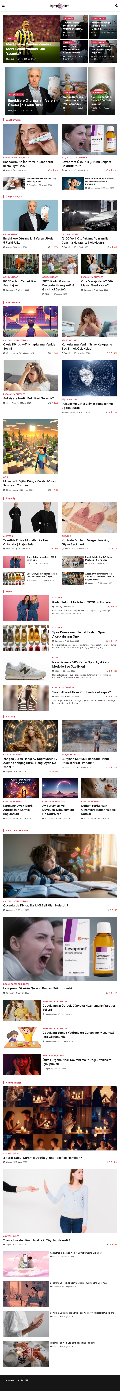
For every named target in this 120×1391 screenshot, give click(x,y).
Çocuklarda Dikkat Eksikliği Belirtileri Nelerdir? (35, 905)
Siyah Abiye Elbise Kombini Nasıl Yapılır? (81, 692)
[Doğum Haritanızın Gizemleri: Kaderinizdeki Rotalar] (99, 788)
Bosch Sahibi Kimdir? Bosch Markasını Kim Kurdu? (99, 558)
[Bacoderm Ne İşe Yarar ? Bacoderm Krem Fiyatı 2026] (30, 139)
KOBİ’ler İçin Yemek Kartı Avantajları (20, 283)
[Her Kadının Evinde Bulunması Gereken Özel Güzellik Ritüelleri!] (73, 183)
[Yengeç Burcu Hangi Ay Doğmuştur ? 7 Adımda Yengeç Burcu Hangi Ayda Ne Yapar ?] (30, 735)
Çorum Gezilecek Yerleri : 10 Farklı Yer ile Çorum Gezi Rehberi (73, 101)
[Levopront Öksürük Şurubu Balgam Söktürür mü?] (89, 139)
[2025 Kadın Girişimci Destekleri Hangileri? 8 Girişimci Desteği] (60, 264)
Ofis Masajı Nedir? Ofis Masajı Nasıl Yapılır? (97, 283)
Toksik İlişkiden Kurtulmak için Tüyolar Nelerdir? (37, 1240)
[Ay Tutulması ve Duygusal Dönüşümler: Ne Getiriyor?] (60, 788)
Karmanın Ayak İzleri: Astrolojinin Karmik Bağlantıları (18, 810)
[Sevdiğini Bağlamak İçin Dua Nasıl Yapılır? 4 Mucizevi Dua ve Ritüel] (26, 1324)
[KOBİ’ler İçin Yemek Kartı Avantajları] (21, 264)
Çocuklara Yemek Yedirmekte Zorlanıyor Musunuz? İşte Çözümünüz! (78, 1035)
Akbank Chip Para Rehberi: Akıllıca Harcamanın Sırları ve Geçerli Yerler (99, 576)
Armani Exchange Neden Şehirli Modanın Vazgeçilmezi (100, 25)
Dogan (47, 1068)
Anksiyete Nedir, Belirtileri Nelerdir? (28, 398)
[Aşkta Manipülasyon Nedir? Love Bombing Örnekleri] (26, 1264)
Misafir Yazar (11, 403)
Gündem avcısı (93, 188)
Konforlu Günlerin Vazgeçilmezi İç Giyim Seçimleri (85, 542)
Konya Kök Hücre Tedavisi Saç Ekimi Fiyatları (41, 180)
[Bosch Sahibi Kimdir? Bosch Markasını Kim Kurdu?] (73, 562)
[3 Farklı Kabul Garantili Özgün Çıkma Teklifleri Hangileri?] (60, 1118)
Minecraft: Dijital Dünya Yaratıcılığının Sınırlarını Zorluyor (29, 483)
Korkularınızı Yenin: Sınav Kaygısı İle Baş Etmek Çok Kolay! (87, 346)
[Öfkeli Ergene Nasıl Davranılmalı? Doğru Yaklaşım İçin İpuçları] (22, 1064)
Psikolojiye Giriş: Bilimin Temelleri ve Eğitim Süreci (87, 406)
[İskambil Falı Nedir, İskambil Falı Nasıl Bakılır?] (26, 1354)
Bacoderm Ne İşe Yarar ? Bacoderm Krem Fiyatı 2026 (28, 164)
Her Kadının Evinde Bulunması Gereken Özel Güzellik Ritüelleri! (100, 181)
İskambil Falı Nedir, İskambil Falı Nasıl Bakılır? (72, 1342)
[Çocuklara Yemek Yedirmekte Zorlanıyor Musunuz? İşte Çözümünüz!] (22, 1037)
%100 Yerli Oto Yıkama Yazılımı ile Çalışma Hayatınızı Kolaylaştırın (85, 240)
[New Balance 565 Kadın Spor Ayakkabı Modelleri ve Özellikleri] (26, 668)
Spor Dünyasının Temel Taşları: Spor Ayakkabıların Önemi (42, 575)
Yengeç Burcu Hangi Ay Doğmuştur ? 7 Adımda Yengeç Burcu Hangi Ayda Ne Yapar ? (30, 763)
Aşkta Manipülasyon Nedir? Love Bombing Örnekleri (76, 1253)
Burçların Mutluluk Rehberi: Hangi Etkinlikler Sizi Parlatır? (85, 761)
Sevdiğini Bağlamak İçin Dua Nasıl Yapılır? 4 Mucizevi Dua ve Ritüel (83, 1313)
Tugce (8, 1245)
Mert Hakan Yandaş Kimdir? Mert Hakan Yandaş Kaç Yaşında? (28, 49)
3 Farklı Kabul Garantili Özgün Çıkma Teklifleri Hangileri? (42, 1158)
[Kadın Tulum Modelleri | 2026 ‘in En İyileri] (14, 562)
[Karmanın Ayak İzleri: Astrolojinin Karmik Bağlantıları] (21, 788)
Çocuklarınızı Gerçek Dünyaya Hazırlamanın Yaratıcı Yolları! (79, 1007)
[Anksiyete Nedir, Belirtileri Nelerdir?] (30, 375)
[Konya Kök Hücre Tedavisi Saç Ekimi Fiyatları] (14, 183)
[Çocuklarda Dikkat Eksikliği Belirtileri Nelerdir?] (60, 866)
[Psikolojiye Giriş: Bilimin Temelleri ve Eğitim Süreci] (89, 378)
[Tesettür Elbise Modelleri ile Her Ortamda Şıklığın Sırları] (30, 517)
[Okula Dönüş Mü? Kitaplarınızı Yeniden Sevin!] (30, 321)
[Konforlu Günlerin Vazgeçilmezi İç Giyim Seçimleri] (89, 517)
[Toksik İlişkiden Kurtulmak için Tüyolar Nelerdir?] (60, 1201)
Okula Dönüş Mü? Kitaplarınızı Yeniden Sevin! (30, 346)
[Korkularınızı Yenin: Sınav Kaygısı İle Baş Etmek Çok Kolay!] (89, 321)
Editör (47, 294)
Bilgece (8, 170)
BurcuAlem (68, 170)
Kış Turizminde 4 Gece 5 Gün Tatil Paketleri (101, 100)
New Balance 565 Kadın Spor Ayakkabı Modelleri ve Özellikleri (80, 664)
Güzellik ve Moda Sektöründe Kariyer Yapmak (101, 49)
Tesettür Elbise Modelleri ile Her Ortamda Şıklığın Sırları (72, 25)
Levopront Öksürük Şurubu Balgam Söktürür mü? (86, 164)
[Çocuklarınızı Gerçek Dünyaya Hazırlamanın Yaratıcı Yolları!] (22, 1010)
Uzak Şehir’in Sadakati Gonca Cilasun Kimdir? (71, 49)
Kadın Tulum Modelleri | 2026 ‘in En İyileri (41, 558)
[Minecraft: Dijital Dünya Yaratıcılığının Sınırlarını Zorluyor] (30, 446)
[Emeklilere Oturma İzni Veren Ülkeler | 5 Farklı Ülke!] (30, 215)
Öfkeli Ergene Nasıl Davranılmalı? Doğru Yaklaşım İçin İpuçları (77, 1062)
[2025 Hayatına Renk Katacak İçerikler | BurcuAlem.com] (60, 5)
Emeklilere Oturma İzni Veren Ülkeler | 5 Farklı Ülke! (31, 102)
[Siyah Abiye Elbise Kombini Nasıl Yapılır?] (26, 698)
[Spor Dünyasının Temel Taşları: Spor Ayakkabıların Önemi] (14, 578)
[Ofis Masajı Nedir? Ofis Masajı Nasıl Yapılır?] (99, 264)
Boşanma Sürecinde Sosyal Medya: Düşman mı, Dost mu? (78, 1283)
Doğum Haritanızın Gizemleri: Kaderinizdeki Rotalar (98, 810)
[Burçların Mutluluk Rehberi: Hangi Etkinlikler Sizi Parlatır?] (89, 735)
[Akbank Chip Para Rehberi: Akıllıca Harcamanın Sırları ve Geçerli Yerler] (73, 578)
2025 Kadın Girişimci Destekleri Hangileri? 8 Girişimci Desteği (58, 285)
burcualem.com (12, 1380)
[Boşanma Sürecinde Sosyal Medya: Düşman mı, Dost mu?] (26, 1294)
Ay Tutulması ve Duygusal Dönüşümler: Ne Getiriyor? (58, 810)
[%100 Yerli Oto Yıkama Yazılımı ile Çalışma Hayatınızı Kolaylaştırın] (89, 215)
